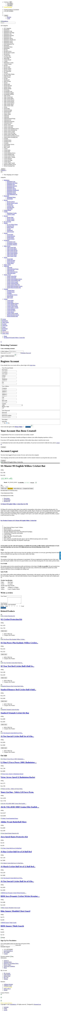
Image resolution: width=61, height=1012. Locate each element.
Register (9, 17)
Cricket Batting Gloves (13, 303)
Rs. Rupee (10, 3)
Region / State (5, 406)
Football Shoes (10, 290)
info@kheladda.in (8, 951)
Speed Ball (9, 208)
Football (6, 289)
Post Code (4, 400)
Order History (7, 974)
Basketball (6, 196)
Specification (7, 500)
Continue (3, 607)
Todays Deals (7, 264)
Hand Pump (10, 296)
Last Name (4, 373)
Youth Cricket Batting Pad (13, 280)
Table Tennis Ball (11, 247)
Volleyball (6, 266)
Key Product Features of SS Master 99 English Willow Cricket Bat (18, 520)
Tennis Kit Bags (11, 260)
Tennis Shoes (10, 263)
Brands (5, 990)
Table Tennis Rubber (12, 253)
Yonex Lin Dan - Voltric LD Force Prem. (17, 792)
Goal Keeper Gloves (12, 294)
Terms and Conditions (9, 966)
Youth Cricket (7, 274)
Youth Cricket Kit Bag (12, 283)
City (3, 397)
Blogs (5, 967)
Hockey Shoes (10, 218)
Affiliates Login (8, 985)
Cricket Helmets (11, 309)
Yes (5, 423)
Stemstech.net (37, 1004)
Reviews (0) (7, 501)
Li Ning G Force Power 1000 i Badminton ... (19, 762)
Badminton (6, 180)
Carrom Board (7, 210)
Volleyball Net (10, 270)
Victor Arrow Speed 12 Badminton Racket (18, 777)
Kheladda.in (13, 1004)
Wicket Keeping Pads (12, 316)
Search (3, 168)
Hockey (6, 216)
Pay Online (6, 952)
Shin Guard (10, 297)
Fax (3, 382)
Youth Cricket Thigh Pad (13, 284)
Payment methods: (5, 956)
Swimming (6, 240)
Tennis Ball (10, 259)
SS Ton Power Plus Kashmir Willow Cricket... (19, 643)
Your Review (4, 603)
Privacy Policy (7, 965)
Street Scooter (10, 231)
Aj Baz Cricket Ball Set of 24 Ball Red (16, 852)
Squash (5, 233)
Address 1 (4, 391)
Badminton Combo (12, 213)
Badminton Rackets (12, 186)
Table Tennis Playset (12, 250)
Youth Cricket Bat (11, 277)
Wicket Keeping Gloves (13, 315)
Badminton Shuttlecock (13, 190)
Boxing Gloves (11, 201)
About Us (6, 960)
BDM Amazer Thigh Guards (12, 926)
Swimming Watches (12, 244)
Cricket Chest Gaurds (12, 306)
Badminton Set (10, 187)
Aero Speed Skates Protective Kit (14, 837)
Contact (6, 953)
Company (4, 388)
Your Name (3, 596)
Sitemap (6, 979)
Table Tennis (7, 246)
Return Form (7, 976)
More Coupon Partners (6, 1003)
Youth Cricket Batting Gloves (14, 279)
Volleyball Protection (12, 272)
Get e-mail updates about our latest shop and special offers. (15, 943)
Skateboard (10, 230)
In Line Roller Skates (12, 224)
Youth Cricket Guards (12, 282)
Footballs (9, 293)
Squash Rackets (11, 236)
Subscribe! (18, 945)
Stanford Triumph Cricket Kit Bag (15, 713)
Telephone (4, 379)
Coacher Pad (10, 206)
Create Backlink (8, 7)
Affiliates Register (8, 984)
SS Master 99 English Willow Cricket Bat (14, 337)
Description (7, 498)
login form (32, 365)
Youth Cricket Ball (11, 276)
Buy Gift (6, 977)
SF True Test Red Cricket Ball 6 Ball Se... (17, 666)
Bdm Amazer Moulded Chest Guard (15, 911)
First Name (4, 369)
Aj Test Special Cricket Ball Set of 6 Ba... (17, 736)
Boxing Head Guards (12, 203)
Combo (6, 211)
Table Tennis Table (12, 256)
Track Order (60, 556)
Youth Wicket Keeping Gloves (14, 286)
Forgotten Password (26, 353)
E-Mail (3, 376)
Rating (2, 606)
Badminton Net (11, 184)
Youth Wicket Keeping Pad (14, 287)
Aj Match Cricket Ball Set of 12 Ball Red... (18, 866)
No (9, 423)
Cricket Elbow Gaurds (12, 307)
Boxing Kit (10, 204)
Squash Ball (10, 234)
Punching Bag (10, 207)
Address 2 (4, 394)
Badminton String (11, 193)
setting (6, 15)
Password (3, 353)
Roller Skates (10, 227)
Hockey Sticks (10, 220)
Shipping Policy (8, 962)
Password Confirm (6, 415)
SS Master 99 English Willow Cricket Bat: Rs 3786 (14, 504)
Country (4, 403)
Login (8, 18)
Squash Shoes (10, 237)
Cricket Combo (11, 214)
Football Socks (10, 292)
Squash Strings (10, 239)
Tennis (5, 257)
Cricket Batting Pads (12, 304)
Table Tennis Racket (12, 251)
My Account (7, 973)
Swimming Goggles (12, 243)
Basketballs (10, 198)
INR (11, 2)
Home (5, 336)
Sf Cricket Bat (7, 221)
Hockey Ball (10, 217)
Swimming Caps (11, 241)
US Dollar (10, 5)
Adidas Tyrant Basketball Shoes (13, 822)
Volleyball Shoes (11, 273)
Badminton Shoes (11, 188)
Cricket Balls (10, 300)
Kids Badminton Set (12, 194)
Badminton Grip (11, 181)
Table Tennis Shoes (12, 254)
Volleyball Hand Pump (12, 269)
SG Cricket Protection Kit (11, 619)
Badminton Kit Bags (12, 183)
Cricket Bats (10, 302)
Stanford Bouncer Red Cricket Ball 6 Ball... (18, 690)
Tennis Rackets (11, 261)
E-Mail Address (4, 351)
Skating (6, 223)
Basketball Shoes (11, 197)
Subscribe (4, 421)
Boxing (6, 200)
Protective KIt (10, 226)
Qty (2, 485)
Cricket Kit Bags (11, 310)
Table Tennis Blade (12, 249)
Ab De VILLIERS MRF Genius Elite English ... (20, 807)
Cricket (5, 299)
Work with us (7, 988)
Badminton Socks (11, 191)
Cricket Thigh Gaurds (12, 313)
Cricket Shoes (10, 312)
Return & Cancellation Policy (11, 963)
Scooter (9, 229)
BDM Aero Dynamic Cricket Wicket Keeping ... (20, 896)
